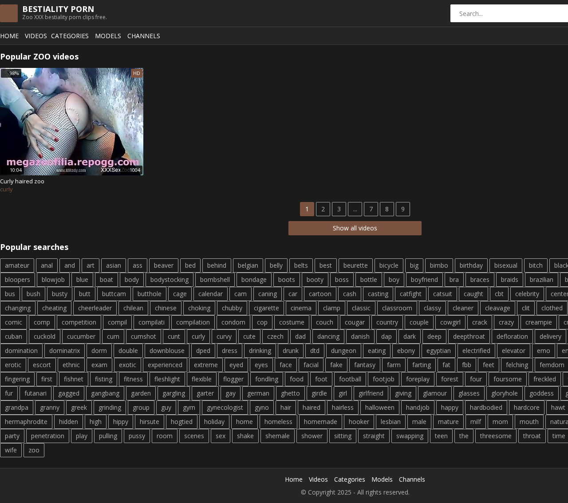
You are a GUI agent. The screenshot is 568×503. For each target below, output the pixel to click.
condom (233, 322)
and (69, 265)
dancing (328, 336)
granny (49, 407)
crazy (506, 322)
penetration (47, 436)
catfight (411, 293)
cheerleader (95, 308)
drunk (291, 350)
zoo (33, 450)
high (96, 421)
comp (42, 322)
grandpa (16, 407)
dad (300, 336)
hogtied (182, 421)
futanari (35, 393)
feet (488, 364)
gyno (262, 407)
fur (9, 393)
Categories (70, 36)
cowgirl (450, 322)
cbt (499, 293)
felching (517, 364)
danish (360, 336)
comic (13, 322)
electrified (476, 350)
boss (342, 279)
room (165, 436)
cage (180, 293)
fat (446, 364)
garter (205, 393)
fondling (266, 379)
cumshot (143, 336)
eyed (236, 364)
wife (11, 450)
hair (285, 407)
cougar (355, 322)
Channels (143, 36)
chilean (133, 308)
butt (85, 293)
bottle (368, 279)
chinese (166, 308)
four (476, 379)
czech (275, 336)
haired (311, 407)
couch (324, 322)
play (81, 436)
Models (108, 36)
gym (189, 407)
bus (10, 293)
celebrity (527, 293)
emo (543, 350)
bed (190, 265)
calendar (210, 293)
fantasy (364, 364)
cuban (13, 336)
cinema (301, 308)
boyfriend (424, 279)
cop (262, 322)
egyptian (438, 350)
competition (79, 322)
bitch (536, 265)
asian (113, 265)
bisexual (505, 265)
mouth (529, 421)
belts (301, 265)
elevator (513, 350)
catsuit (442, 293)
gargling (173, 393)
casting (378, 293)
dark (409, 336)
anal (47, 265)
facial (311, 364)
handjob (418, 407)
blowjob (53, 279)
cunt (174, 336)
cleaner (463, 308)
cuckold (44, 336)
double (128, 350)
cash (349, 293)
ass (137, 265)
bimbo (439, 265)
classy (432, 308)
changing (18, 308)
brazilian (541, 279)
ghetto (290, 393)
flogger (233, 379)
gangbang (105, 393)
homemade (320, 421)
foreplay (418, 379)
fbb (466, 364)
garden (141, 393)
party (12, 436)
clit (526, 308)
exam (99, 364)
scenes (194, 436)
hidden (68, 421)
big (414, 265)
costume (291, 322)
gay (230, 393)
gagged (68, 393)
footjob (383, 379)
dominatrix (64, 350)
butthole (150, 293)
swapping (409, 436)
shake (245, 436)
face (286, 364)
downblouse (167, 350)
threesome (496, 436)
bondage (254, 279)
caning (267, 293)
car (292, 293)
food (297, 379)
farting (421, 364)
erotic (13, 364)
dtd (315, 350)
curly (198, 336)
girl (343, 393)
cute (249, 336)
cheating (54, 308)
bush (33, 293)
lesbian (391, 421)
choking (199, 308)
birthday (471, 265)
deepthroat (469, 336)
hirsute (149, 421)
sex (220, 436)
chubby (232, 308)
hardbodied (486, 407)
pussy (137, 436)
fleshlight (167, 379)
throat (532, 436)
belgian (248, 265)
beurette (355, 265)
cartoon (320, 293)
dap (386, 336)
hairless (343, 407)
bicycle (388, 265)
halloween (379, 407)
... (355, 209)
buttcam (114, 293)
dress (229, 350)
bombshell (215, 279)
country (387, 322)
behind (216, 265)
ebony (406, 350)
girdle (319, 393)
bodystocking (169, 279)
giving (403, 393)
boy (394, 279)
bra (454, 279)
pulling (108, 436)
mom (500, 421)
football (350, 379)
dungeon (343, 350)
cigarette (266, 308)
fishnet (73, 379)
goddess (541, 393)
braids (509, 279)
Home (9, 36)
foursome (507, 379)
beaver (164, 265)
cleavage (497, 308)
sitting (342, 436)
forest (449, 379)
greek (79, 407)
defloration (512, 336)
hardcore (527, 407)
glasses (469, 393)
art (91, 265)
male (419, 421)
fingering (17, 379)
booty (315, 279)
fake (336, 364)
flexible (202, 379)
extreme (206, 364)
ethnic (71, 364)
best (326, 265)
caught (473, 293)
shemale (277, 436)
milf (475, 421)
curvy (224, 336)
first (46, 379)
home (244, 421)
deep (434, 336)
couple (419, 322)
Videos (36, 36)
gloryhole (504, 393)
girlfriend (371, 393)
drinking (260, 350)
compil (117, 322)
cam (240, 293)
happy (449, 407)
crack (479, 322)
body (132, 279)
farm (394, 364)
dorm (99, 350)
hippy (120, 421)
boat (106, 279)
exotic (127, 364)
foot (321, 379)
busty (59, 293)
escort (42, 364)
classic (361, 308)
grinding (110, 407)
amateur (17, 265)
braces (479, 279)
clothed (552, 308)
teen (441, 436)
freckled (544, 379)
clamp (331, 308)
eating (377, 350)
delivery (550, 336)
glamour (435, 393)
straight (374, 436)
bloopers (17, 279)
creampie (538, 322)
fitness (133, 379)
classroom (397, 308)
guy (166, 407)
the (464, 436)
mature (448, 421)
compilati (151, 322)
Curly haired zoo (22, 181)
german (258, 393)
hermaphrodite (26, 421)
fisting (103, 379)
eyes (261, 364)
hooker (359, 421)
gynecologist (225, 407)
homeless (278, 421)
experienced (165, 364)
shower (312, 436)
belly (276, 265)
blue (82, 279)
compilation (193, 322)
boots (286, 279)
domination (21, 350)
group (141, 407)
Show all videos (355, 228)
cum (113, 336)
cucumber (81, 336)
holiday (214, 421)
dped (203, 350)
